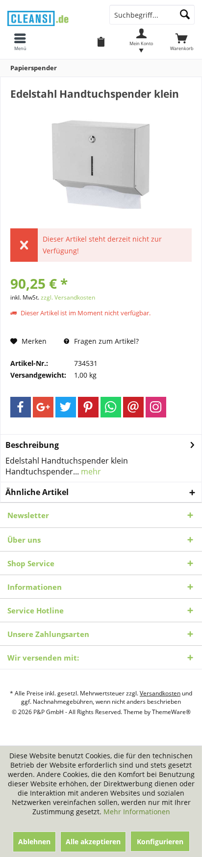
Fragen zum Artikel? (105, 341)
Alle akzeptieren (93, 841)
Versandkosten (160, 693)
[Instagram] (156, 407)
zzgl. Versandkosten (68, 297)
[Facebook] (20, 407)
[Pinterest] (88, 407)
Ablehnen (34, 841)
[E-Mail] (133, 407)
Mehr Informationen (136, 811)
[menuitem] (182, 42)
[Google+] (43, 407)
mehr (90, 471)
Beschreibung (32, 445)
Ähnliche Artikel (37, 492)
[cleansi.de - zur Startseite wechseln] (50, 15)
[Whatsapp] (111, 407)
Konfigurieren (160, 841)
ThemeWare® (171, 712)
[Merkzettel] (101, 42)
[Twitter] (65, 407)
